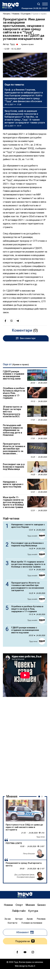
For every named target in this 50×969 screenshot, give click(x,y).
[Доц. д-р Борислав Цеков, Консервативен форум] (40, 875)
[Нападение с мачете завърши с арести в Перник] (37, 484)
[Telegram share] (17, 320)
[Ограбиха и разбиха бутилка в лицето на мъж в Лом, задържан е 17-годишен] (37, 392)
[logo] (10, 5)
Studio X (31, 966)
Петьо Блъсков (29, 854)
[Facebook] (17, 952)
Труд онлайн (32, 536)
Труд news (33, 641)
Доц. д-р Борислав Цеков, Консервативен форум (24, 876)
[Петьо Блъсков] (40, 853)
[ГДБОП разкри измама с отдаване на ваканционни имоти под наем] (37, 375)
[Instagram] (32, 952)
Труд (12, 44)
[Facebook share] (5, 320)
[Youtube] (25, 952)
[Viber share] (11, 320)
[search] (38, 4)
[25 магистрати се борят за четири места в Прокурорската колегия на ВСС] (37, 411)
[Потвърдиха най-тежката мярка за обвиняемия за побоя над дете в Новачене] (37, 429)
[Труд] (25, 894)
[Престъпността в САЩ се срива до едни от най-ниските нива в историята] (25, 810)
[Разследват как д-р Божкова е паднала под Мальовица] (37, 466)
